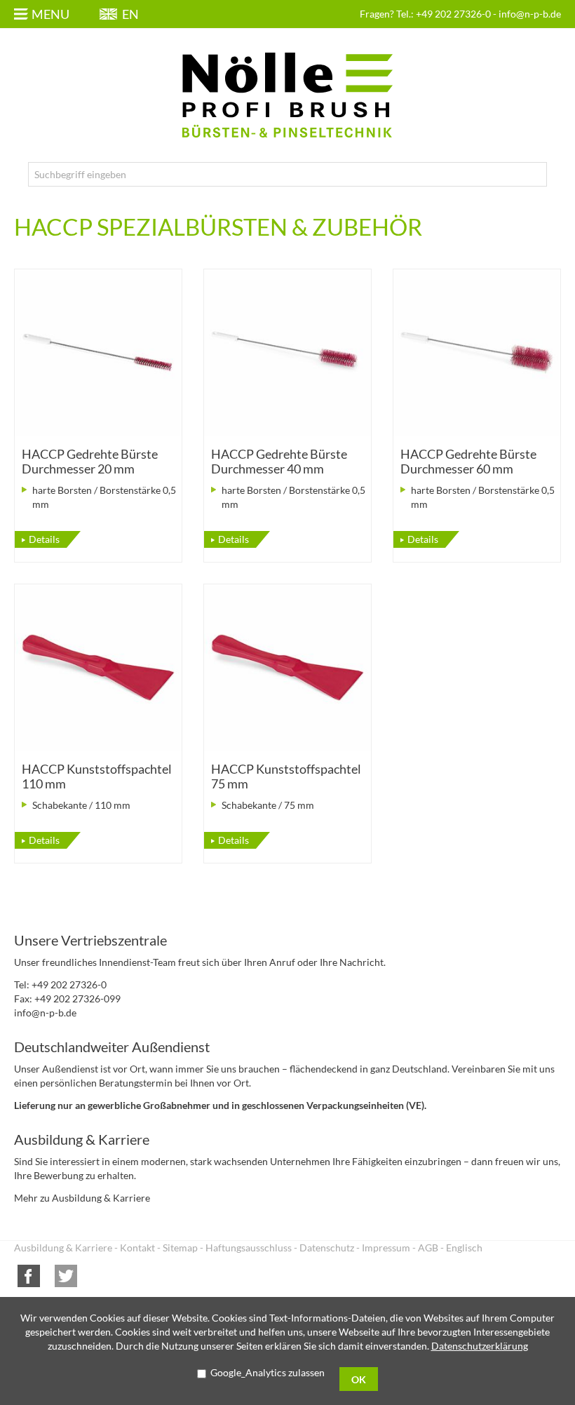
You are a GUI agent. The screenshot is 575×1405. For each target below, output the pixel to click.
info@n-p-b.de (530, 14)
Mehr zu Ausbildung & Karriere (82, 1198)
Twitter (66, 1276)
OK (358, 1379)
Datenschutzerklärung (479, 1346)
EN (130, 14)
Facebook (29, 1276)
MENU (50, 14)
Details (44, 539)
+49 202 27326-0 (453, 14)
